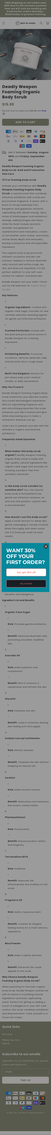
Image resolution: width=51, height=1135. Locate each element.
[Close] (45, 546)
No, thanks (26, 583)
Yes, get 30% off (26, 572)
